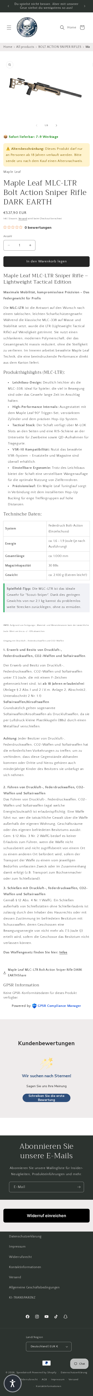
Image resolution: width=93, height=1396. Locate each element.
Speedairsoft (23, 1372)
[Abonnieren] (79, 1187)
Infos (63, 952)
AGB (44, 1379)
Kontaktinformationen (25, 1267)
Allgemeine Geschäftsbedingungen (34, 1287)
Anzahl (7, 236)
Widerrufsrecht (20, 1257)
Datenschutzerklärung (25, 1236)
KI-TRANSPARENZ (22, 1297)
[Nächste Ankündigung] (85, 6)
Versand (23, 218)
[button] (9, 27)
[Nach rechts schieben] (56, 125)
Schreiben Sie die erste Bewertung (46, 1098)
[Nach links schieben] (37, 125)
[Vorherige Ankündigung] (8, 6)
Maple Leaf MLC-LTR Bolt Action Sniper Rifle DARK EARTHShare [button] (45, 972)
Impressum (17, 1246)
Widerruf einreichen (46, 1215)
